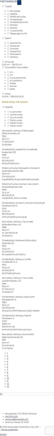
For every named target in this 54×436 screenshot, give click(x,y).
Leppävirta (15, 51)
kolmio (13, 86)
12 (8, 384)
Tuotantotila (16, 30)
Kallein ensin (16, 123)
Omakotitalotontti (19, 22)
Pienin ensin (16, 120)
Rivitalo (13, 28)
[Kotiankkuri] (8, 1)
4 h (11, 72)
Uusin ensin (16, 112)
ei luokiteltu (16, 80)
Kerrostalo (15, 11)
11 (7, 381)
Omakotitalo (16, 19)
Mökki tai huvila (17, 16)
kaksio (13, 83)
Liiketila (13, 14)
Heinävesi (14, 46)
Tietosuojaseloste (9, 430)
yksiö (12, 89)
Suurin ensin (16, 117)
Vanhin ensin (16, 114)
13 (8, 386)
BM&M (3, 434)
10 (8, 378)
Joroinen (14, 48)
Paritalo (14, 25)
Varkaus (14, 57)
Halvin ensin (16, 126)
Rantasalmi (15, 54)
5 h (11, 75)
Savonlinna (15, 43)
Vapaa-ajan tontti (18, 33)
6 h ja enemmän (18, 78)
